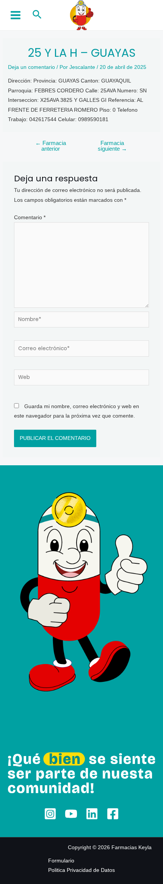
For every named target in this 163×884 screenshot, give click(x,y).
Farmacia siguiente (112, 145)
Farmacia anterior (50, 145)
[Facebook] (113, 814)
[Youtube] (71, 814)
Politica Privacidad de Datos (81, 870)
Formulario (61, 861)
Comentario (29, 217)
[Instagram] (50, 814)
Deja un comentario (31, 67)
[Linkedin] (92, 814)
